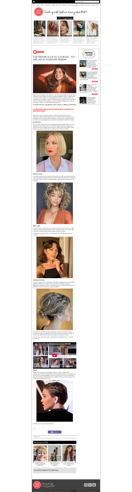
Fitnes (53, 5)
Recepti (70, 5)
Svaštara (81, 5)
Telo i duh (58, 5)
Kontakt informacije (58, 490)
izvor (35, 428)
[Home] (44, 485)
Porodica (64, 5)
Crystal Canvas (83, 490)
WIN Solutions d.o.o (94, 490)
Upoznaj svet (94, 5)
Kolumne (87, 5)
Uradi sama (48, 5)
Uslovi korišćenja (67, 490)
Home (34, 2)
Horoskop (75, 5)
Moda (42, 5)
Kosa (34, 5)
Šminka (38, 5)
